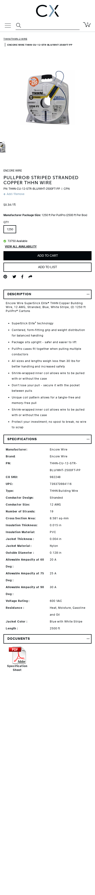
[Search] (19, 25)
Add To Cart (47, 255)
